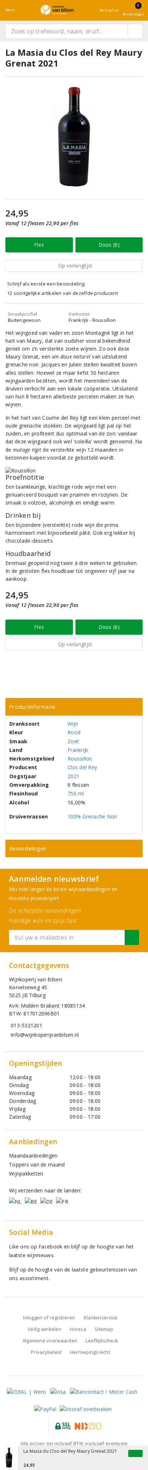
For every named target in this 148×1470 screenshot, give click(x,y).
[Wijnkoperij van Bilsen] (57, 10)
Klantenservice (101, 1317)
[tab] (74, 707)
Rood (74, 732)
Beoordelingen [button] (27, 848)
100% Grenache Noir (92, 816)
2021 (73, 776)
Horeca (78, 1329)
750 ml (76, 793)
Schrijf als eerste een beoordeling (45, 283)
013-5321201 (26, 1025)
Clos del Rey (82, 767)
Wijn (73, 723)
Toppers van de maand (37, 1164)
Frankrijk (78, 750)
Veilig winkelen (44, 1329)
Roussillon (80, 758)
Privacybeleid (46, 1352)
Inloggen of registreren (49, 1317)
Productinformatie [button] (32, 706)
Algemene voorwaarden (50, 1340)
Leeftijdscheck (101, 1340)
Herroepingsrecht (90, 1352)
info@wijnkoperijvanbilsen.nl (45, 1034)
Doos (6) (109, 244)
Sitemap (103, 1329)
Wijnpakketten (26, 1173)
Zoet (73, 741)
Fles (39, 244)
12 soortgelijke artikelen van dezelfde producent (62, 293)
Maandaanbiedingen (33, 1155)
